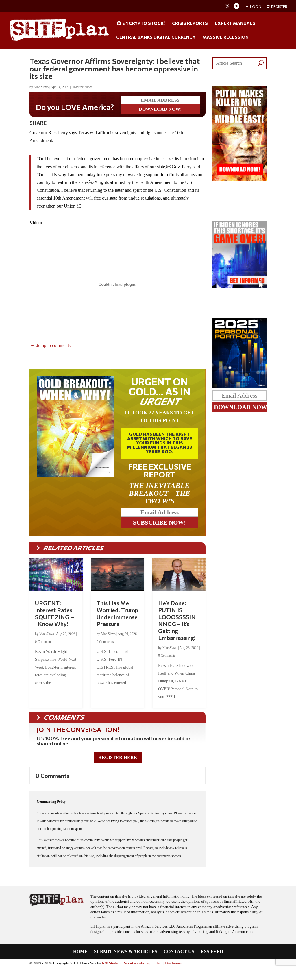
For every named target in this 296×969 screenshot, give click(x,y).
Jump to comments (53, 345)
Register (279, 6)
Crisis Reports (190, 23)
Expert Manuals (235, 23)
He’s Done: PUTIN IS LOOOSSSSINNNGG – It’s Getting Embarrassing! (177, 620)
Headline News (81, 87)
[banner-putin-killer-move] (239, 179)
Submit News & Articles (125, 952)
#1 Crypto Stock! (143, 23)
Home (80, 952)
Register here (117, 757)
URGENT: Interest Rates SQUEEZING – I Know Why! (54, 613)
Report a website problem (142, 963)
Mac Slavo (41, 87)
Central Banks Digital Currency (155, 37)
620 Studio (110, 963)
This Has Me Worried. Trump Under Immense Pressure (117, 613)
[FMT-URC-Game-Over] (239, 286)
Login (255, 6)
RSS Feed (212, 952)
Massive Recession (226, 37)
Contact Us (179, 952)
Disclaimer (173, 963)
